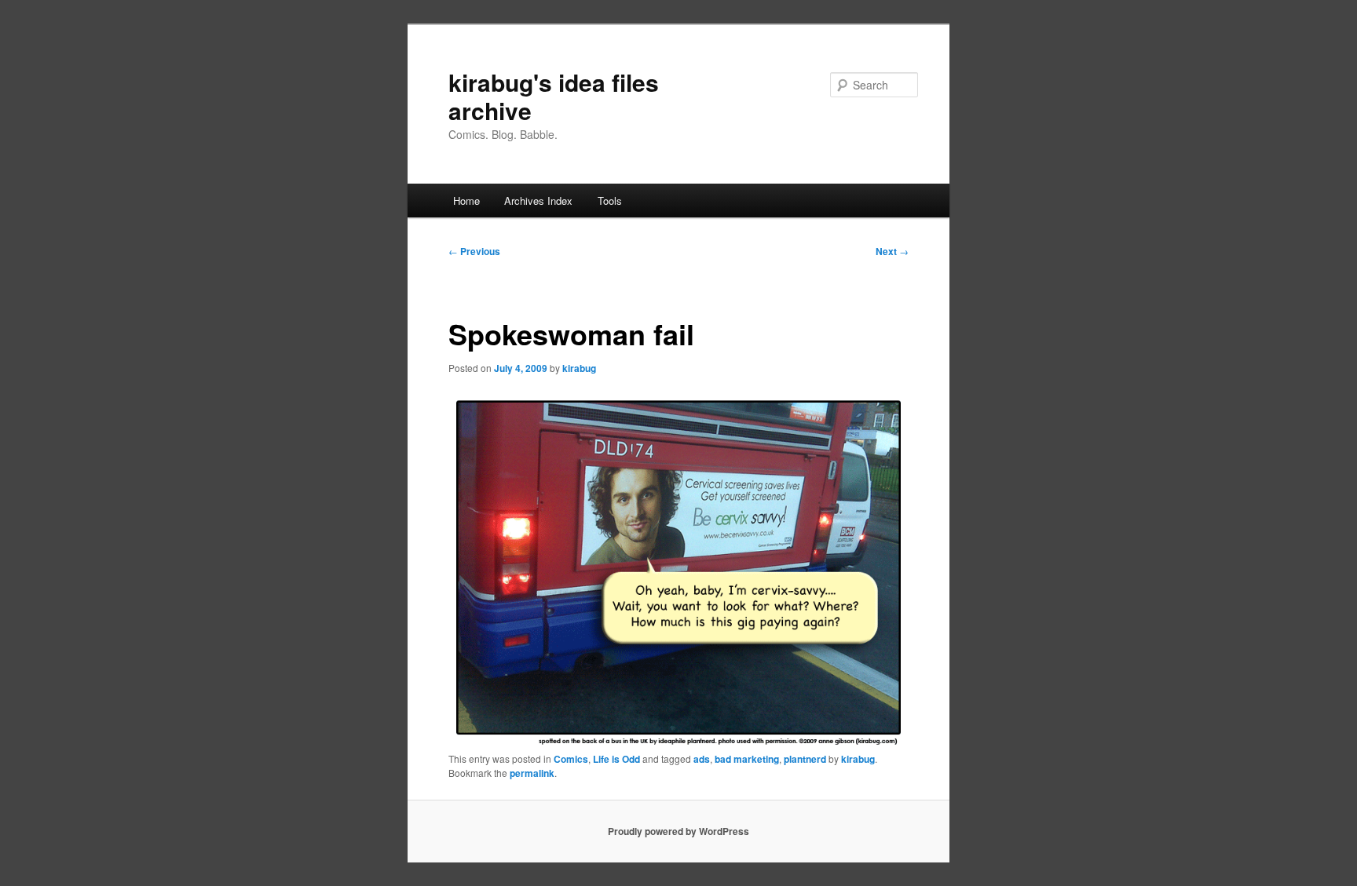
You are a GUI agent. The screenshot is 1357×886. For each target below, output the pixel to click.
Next (892, 251)
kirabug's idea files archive (553, 96)
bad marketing (747, 759)
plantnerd (805, 759)
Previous (474, 251)
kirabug (579, 368)
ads (701, 759)
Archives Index (538, 200)
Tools (610, 200)
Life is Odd (616, 759)
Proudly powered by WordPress (678, 831)
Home (466, 200)
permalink (532, 773)
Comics (571, 759)
